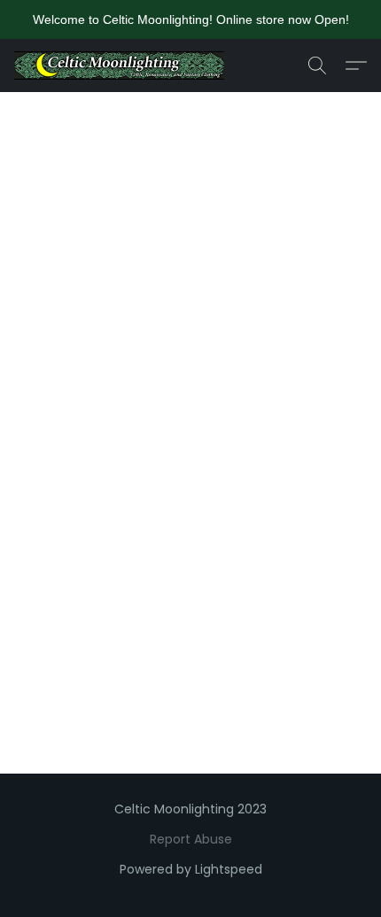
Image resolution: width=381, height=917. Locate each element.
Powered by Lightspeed (191, 869)
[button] (125, 65)
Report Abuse (191, 839)
